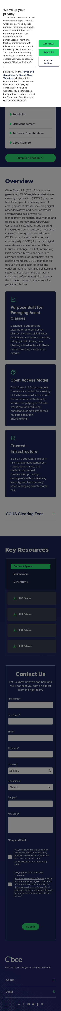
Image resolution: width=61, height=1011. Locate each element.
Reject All (49, 52)
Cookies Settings (48, 61)
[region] (30, 53)
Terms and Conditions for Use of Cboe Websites (18, 74)
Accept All (48, 43)
